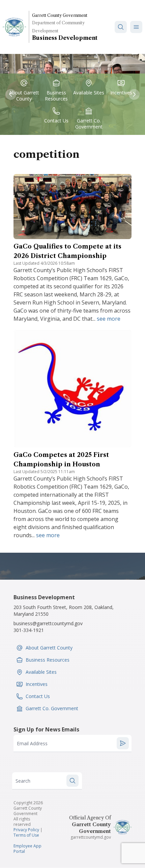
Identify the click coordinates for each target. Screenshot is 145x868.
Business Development (64, 37)
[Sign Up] (123, 743)
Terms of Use (26, 835)
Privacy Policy (26, 830)
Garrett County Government (59, 15)
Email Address (32, 743)
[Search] (121, 27)
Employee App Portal (27, 848)
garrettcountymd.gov (90, 837)
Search (23, 781)
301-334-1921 (28, 630)
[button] (136, 27)
